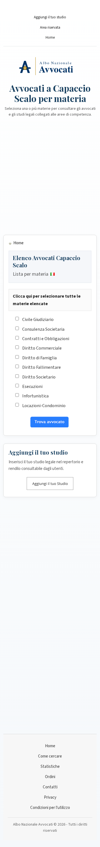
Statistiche (50, 766)
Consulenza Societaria (43, 329)
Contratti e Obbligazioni (45, 339)
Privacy (50, 797)
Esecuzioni (32, 386)
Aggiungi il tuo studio (50, 17)
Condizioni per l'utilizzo (50, 808)
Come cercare (50, 756)
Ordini (50, 777)
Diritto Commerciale (42, 348)
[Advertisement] (50, 179)
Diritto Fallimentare (41, 367)
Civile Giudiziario (38, 320)
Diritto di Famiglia (39, 358)
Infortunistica (35, 396)
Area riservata (50, 27)
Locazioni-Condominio (44, 406)
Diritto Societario (39, 377)
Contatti (50, 787)
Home (50, 37)
